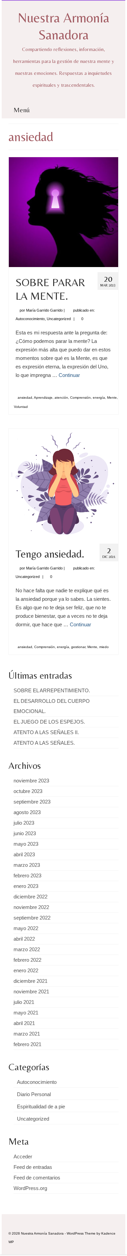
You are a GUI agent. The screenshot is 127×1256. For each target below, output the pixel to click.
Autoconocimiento (30, 319)
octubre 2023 (28, 791)
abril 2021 (24, 1023)
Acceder (23, 1156)
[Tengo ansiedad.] (63, 483)
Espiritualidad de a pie (41, 1106)
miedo (104, 647)
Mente (112, 397)
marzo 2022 (27, 949)
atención (61, 397)
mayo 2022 (26, 928)
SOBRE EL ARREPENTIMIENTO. (52, 690)
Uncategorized (59, 319)
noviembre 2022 (31, 907)
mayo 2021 (26, 1012)
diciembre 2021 (30, 981)
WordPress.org (30, 1188)
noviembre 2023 (31, 780)
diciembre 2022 (30, 896)
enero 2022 (26, 970)
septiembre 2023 (32, 802)
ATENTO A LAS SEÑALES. (44, 743)
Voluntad (21, 407)
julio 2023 (24, 823)
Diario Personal (34, 1094)
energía (99, 397)
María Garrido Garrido (44, 310)
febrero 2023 (27, 875)
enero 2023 (26, 886)
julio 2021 (24, 1002)
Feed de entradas (33, 1167)
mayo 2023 (26, 844)
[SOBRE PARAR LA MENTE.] (63, 211)
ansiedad (25, 397)
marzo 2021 (27, 1034)
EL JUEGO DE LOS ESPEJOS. (49, 722)
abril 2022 (24, 939)
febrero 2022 (27, 960)
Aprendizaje (43, 397)
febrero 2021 (27, 1044)
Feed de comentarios (37, 1177)
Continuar (69, 375)
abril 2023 (24, 854)
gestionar (78, 647)
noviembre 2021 (31, 991)
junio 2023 (25, 833)
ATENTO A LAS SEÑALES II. (46, 732)
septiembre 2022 (32, 918)
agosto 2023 (27, 812)
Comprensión (80, 397)
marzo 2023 (27, 865)
